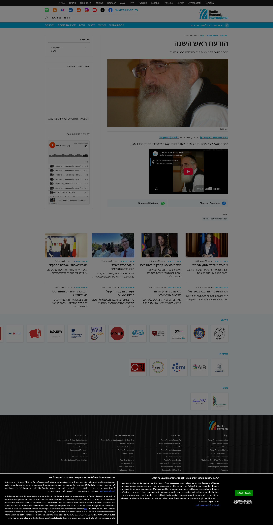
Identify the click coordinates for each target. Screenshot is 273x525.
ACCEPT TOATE (244, 493)
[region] (136, 499)
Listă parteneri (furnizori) (207, 505)
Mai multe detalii (107, 491)
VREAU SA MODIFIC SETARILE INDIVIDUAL (242, 502)
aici (85, 509)
